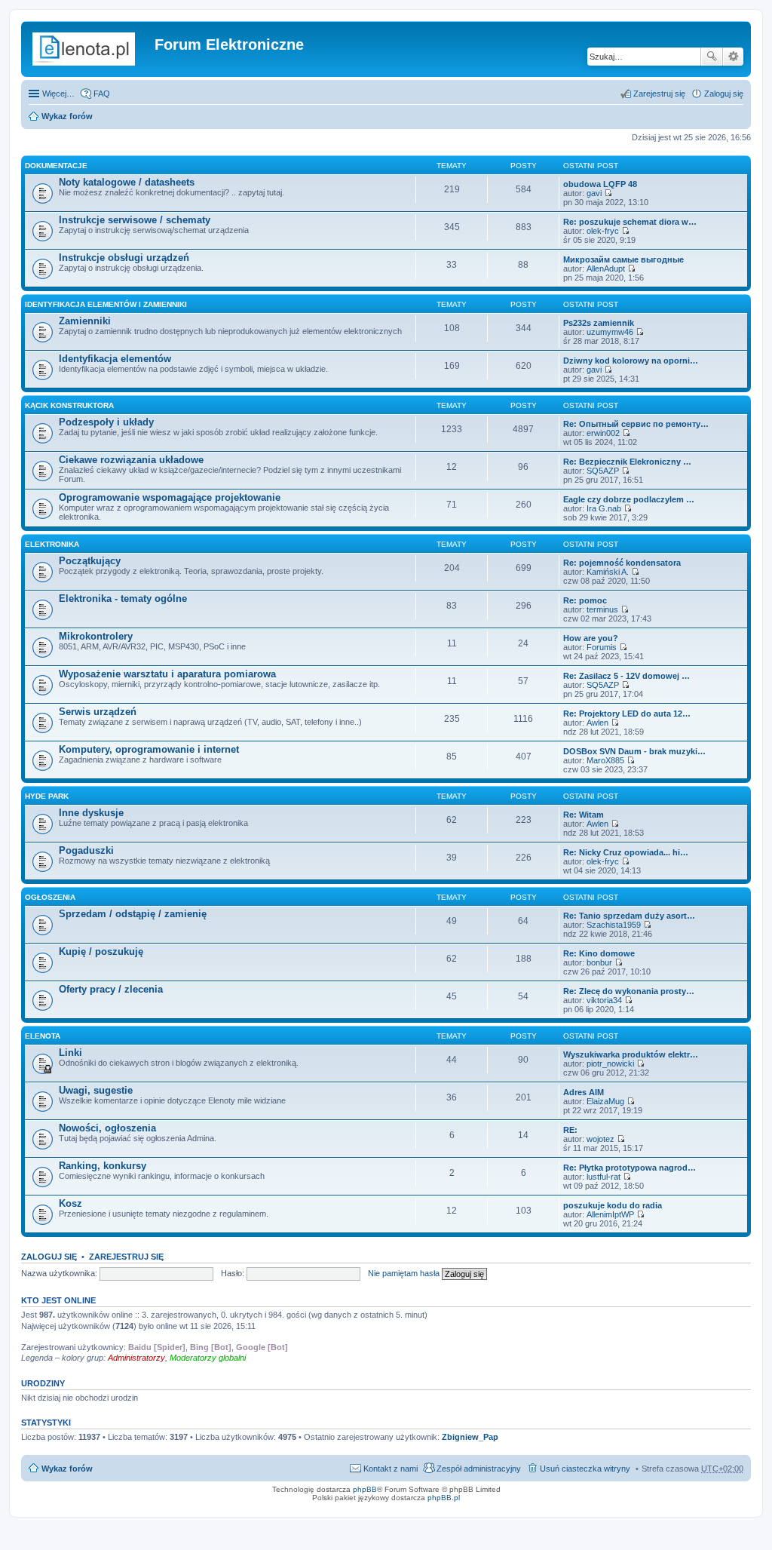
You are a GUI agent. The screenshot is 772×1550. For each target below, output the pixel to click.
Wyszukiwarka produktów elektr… (630, 1054)
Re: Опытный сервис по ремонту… (636, 423)
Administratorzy (136, 1357)
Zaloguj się (49, 1256)
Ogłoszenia (50, 897)
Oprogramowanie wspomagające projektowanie (169, 497)
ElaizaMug (605, 1101)
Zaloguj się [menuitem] (723, 93)
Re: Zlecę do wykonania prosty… (628, 991)
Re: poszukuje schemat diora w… (630, 221)
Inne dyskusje (91, 812)
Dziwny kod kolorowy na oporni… (630, 360)
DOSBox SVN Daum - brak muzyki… (634, 751)
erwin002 (603, 432)
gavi (594, 193)
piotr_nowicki (610, 1063)
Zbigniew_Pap (470, 1436)
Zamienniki (85, 321)
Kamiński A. (608, 571)
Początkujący (90, 560)
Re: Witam (583, 814)
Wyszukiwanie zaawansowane (733, 57)
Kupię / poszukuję (101, 951)
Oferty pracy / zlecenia (111, 989)
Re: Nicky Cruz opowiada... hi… (625, 852)
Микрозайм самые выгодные (623, 259)
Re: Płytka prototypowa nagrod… (629, 1167)
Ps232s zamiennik (598, 322)
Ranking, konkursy (102, 1165)
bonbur (599, 962)
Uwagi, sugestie (96, 1090)
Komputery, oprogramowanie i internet (149, 749)
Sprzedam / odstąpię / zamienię (133, 913)
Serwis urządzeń (97, 711)
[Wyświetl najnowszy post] (608, 193)
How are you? (590, 638)
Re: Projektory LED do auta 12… (627, 713)
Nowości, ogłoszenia (107, 1128)
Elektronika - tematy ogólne (123, 598)
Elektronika (52, 544)
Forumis (602, 647)
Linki (70, 1052)
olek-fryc (603, 230)
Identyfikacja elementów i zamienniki (106, 304)
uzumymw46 (610, 331)
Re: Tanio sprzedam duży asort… (629, 915)
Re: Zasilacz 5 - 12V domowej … (626, 675)
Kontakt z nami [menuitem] (390, 1468)
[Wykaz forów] (90, 49)
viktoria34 (604, 1000)
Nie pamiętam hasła (404, 1273)
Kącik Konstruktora (69, 405)
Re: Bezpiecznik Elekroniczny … (627, 461)
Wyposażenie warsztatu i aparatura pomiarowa (167, 674)
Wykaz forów (67, 116)
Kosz (70, 1203)
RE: (570, 1129)
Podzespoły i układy (106, 422)
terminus (602, 609)
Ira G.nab (604, 508)
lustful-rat (603, 1176)
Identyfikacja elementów (115, 358)
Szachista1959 (614, 924)
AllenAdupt (606, 268)
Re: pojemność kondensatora (622, 562)
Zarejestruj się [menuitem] (659, 93)
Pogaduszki (86, 850)
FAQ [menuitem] (101, 93)
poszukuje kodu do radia (612, 1205)
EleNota (42, 1036)
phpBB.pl (443, 1497)
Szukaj (711, 57)
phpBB (365, 1489)
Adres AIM (583, 1092)
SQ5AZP (603, 470)
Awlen (597, 722)
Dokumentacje (56, 165)
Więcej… (58, 93)
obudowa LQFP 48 (600, 184)
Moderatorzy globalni (208, 1357)
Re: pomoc (585, 600)
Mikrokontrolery (96, 636)
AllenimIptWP (610, 1214)
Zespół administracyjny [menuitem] (479, 1468)
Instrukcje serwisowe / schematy (134, 220)
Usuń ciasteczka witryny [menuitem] (585, 1468)
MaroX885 (605, 760)
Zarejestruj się (126, 1256)
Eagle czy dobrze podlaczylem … (628, 499)
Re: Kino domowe (599, 953)
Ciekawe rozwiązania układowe (131, 459)
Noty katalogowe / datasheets (127, 182)
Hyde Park (47, 796)
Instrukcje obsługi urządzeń (124, 257)
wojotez (600, 1138)
